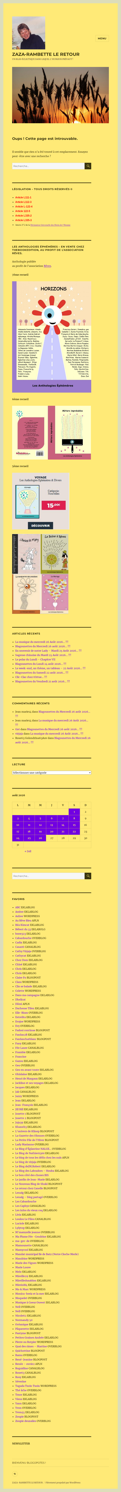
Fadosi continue (25, 1030)
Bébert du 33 (23, 929)
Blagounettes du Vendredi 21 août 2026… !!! (42, 681)
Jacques (20, 1087)
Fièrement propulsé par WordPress (63, 1482)
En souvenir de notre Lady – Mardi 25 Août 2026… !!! (48, 650)
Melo (18, 1271)
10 (17, 824)
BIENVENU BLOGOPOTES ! (29, 1462)
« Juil (28, 851)
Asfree (19, 916)
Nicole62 (20, 1315)
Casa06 (19, 946)
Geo (17, 1065)
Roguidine (21, 1368)
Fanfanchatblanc (25, 1039)
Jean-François (24, 1104)
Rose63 (19, 1372)
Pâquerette (22, 1328)
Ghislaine (21, 1074)
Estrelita (20, 1017)
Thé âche (21, 1390)
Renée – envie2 (25, 1363)
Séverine (20, 1381)
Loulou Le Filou (25, 1219)
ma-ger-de (22, 1241)
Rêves (47, 265)
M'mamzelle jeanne (27, 1232)
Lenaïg (19, 1192)
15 (74, 824)
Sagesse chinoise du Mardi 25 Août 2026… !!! (43, 655)
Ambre (19, 911)
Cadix (18, 942)
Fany (18, 1043)
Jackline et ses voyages (29, 1083)
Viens (18, 1399)
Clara (18, 982)
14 (63, 824)
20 (51, 831)
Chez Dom (21, 960)
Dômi (18, 1003)
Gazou (19, 1061)
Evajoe (19, 1021)
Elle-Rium (21, 1012)
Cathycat (20, 955)
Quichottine (22, 1350)
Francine (20, 1056)
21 (63, 831)
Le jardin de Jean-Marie (30, 1179)
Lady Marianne (24, 1144)
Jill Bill (19, 1109)
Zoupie (19, 1416)
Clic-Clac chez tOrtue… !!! (31, 677)
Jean (18, 1100)
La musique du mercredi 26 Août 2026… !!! (41, 641)
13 (51, 824)
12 (40, 824)
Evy (17, 1025)
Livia (18, 1214)
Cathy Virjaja (23, 951)
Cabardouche (23, 938)
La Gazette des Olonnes (30, 1135)
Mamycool (21, 1249)
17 (18, 831)
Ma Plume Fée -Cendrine (30, 1236)
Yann (18, 1403)
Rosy (18, 1377)
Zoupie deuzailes (25, 1421)
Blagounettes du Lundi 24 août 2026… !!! (40, 663)
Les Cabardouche (25, 1201)
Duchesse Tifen (24, 1008)
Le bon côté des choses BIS (32, 1175)
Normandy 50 (23, 1320)
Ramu (19, 1355)
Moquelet (21, 1298)
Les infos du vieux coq (29, 1210)
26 (40, 838)
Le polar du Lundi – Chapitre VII (35, 659)
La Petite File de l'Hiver (29, 1140)
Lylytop (20, 1227)
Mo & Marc (22, 1289)
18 (29, 831)
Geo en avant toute (27, 1069)
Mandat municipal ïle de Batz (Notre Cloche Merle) (47, 1254)
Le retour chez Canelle (29, 1188)
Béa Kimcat (22, 924)
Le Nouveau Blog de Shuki (31, 1183)
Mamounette (23, 1245)
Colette (19, 990)
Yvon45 (20, 1412)
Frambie (20, 1052)
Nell (17, 1306)
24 (18, 838)
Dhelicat (20, 999)
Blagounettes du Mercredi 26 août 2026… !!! (42, 646)
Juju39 (19, 1122)
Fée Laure (21, 1047)
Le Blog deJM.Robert (28, 1166)
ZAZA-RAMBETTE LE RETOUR (46, 54)
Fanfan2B (21, 1034)
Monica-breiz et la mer (29, 1293)
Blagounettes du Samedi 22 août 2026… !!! (41, 672)
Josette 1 (20, 1113)
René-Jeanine (24, 1359)
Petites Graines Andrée (29, 1337)
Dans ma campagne (27, 995)
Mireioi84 (21, 1284)
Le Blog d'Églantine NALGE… (33, 1148)
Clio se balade (23, 986)
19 (40, 831)
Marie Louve (23, 1267)
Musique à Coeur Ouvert (30, 1302)
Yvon (18, 1407)
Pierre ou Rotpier (25, 1342)
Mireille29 (21, 1276)
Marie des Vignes (26, 1262)
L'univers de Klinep (27, 1131)
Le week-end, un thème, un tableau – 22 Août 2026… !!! (50, 668)
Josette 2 (20, 1118)
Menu (102, 38)
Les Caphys (22, 1205)
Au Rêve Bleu (23, 920)
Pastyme (20, 1333)
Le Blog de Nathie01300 (30, 1153)
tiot (17, 729)
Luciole (19, 1223)
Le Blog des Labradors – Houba (34, 1170)
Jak (17, 1091)
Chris (18, 968)
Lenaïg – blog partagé (29, 1197)
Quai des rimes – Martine (31, 1346)
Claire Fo (20, 977)
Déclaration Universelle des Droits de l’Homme (50, 225)
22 (74, 831)
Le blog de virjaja (25, 1162)
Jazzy (18, 1096)
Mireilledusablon (25, 1280)
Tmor (18, 1394)
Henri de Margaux (26, 1078)
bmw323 (20, 933)
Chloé (18, 964)
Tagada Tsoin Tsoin (27, 1385)
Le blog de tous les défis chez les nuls (38, 1157)
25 (29, 838)
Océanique (21, 1324)
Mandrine (21, 1258)
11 (29, 824)
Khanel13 (21, 1126)
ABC (17, 907)
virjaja (19, 733)
